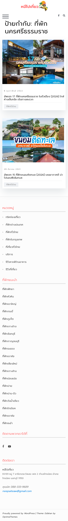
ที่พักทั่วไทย (11, 106)
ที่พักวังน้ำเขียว (10, 401)
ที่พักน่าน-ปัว (9, 393)
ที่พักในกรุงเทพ (14, 239)
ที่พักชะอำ (7, 423)
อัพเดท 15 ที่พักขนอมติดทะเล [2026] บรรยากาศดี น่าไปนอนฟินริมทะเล (33, 176)
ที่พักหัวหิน (8, 296)
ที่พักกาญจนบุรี (10, 341)
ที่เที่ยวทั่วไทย (13, 247)
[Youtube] (9, 446)
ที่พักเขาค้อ (8, 356)
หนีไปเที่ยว (8, 470)
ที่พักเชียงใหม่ (9, 364)
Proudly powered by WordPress (18, 513)
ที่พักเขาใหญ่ (9, 304)
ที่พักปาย (7, 386)
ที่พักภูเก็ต (8, 319)
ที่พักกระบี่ (7, 311)
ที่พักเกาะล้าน (9, 371)
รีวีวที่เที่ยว (11, 269)
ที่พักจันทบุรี (8, 334)
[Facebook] (3, 446)
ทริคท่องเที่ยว (13, 217)
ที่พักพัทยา (8, 289)
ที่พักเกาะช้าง (9, 326)
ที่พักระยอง (8, 349)
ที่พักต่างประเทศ (14, 225)
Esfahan (48, 513)
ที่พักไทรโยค (9, 408)
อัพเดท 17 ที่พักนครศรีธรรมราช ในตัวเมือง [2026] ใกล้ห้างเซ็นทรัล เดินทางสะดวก (34, 98)
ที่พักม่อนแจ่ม (9, 378)
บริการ (9, 254)
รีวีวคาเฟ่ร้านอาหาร (16, 262)
